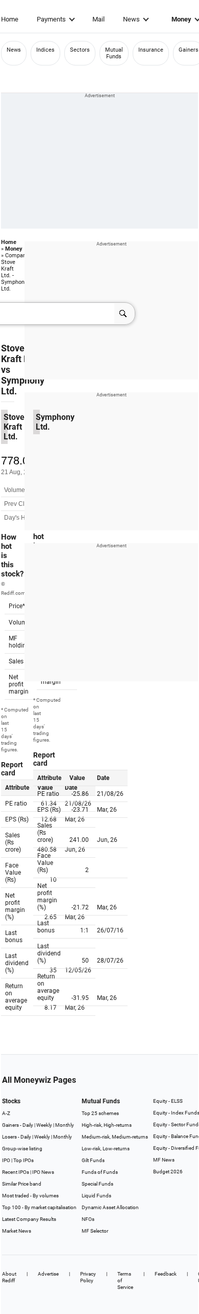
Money (13, 249)
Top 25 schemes (100, 1113)
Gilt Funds (93, 1160)
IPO (6, 1160)
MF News (164, 1159)
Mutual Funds (114, 53)
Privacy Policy (88, 1277)
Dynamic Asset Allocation (110, 1207)
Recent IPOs (15, 1172)
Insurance (150, 50)
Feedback (166, 1274)
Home (9, 19)
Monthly (64, 1125)
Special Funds (97, 1184)
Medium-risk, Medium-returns (115, 1136)
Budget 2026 (168, 1171)
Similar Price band (21, 1184)
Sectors (80, 50)
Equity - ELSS (168, 1101)
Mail (98, 19)
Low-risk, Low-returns (106, 1148)
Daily (27, 1125)
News (131, 19)
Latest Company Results (29, 1219)
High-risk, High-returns (107, 1125)
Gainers (188, 50)
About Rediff (9, 1277)
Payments (51, 19)
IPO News (43, 1172)
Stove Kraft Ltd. (20, 353)
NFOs (88, 1219)
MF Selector (95, 1231)
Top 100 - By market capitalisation (39, 1207)
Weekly (44, 1125)
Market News (16, 1231)
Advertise (48, 1274)
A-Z (6, 1113)
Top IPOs (23, 1160)
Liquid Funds (96, 1195)
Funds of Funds (100, 1172)
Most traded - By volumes (30, 1195)
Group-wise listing (22, 1148)
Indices (45, 50)
